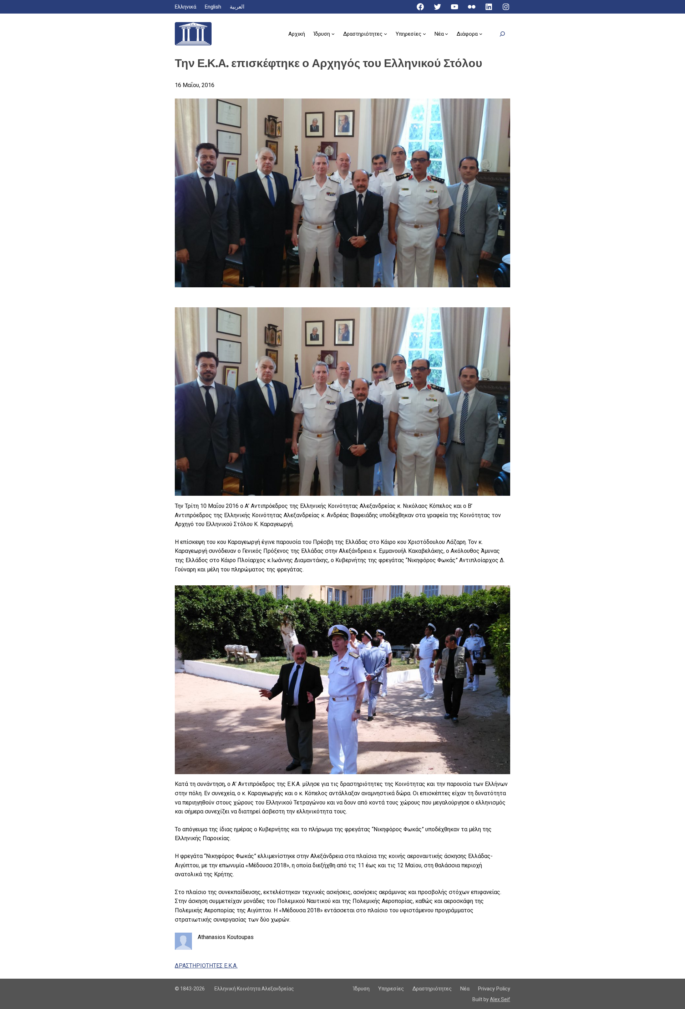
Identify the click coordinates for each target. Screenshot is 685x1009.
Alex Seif (500, 999)
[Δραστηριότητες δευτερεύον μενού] (385, 33)
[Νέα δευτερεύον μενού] (446, 33)
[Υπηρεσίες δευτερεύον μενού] (424, 33)
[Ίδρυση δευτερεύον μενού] (333, 33)
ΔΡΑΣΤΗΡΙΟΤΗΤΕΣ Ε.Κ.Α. (206, 965)
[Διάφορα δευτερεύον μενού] (480, 33)
